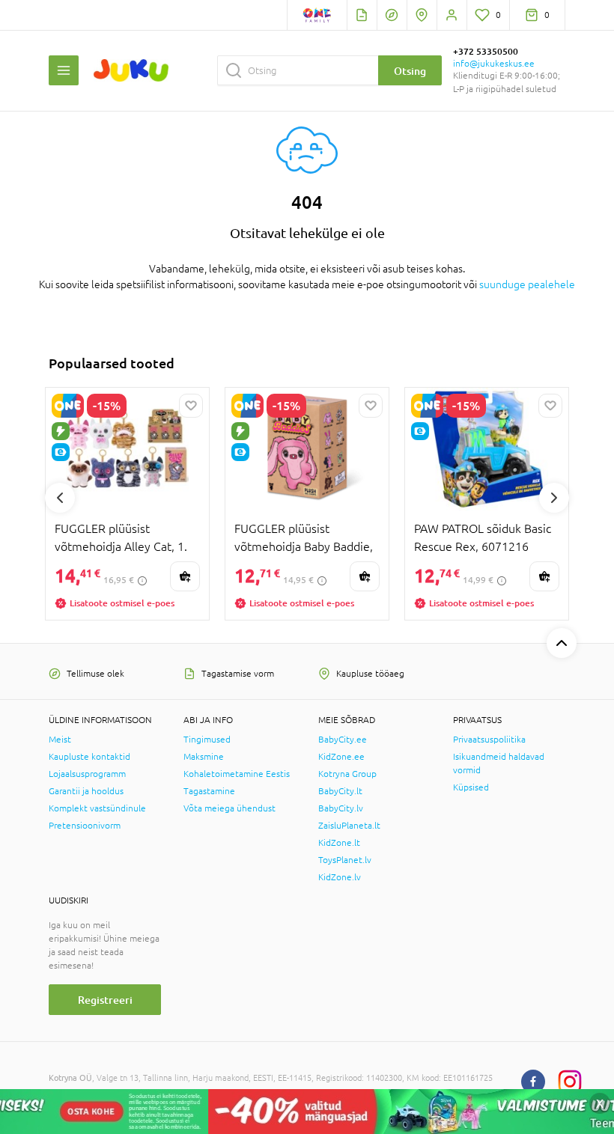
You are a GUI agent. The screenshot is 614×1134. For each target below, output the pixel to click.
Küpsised (471, 787)
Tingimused (207, 739)
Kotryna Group (347, 774)
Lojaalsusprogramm (87, 774)
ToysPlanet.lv (344, 860)
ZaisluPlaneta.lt (349, 825)
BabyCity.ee (342, 739)
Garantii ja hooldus (86, 791)
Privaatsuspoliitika (489, 739)
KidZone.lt (339, 843)
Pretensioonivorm (85, 825)
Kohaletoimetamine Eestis (236, 774)
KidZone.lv (339, 877)
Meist (60, 739)
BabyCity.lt (340, 791)
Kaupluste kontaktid (89, 757)
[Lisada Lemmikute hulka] (191, 405)
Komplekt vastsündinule (97, 808)
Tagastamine (209, 791)
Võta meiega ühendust (229, 808)
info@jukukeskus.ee (494, 63)
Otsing (410, 70)
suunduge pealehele (527, 284)
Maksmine (203, 757)
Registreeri (105, 999)
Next (554, 498)
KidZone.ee (341, 757)
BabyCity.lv (340, 808)
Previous (60, 498)
